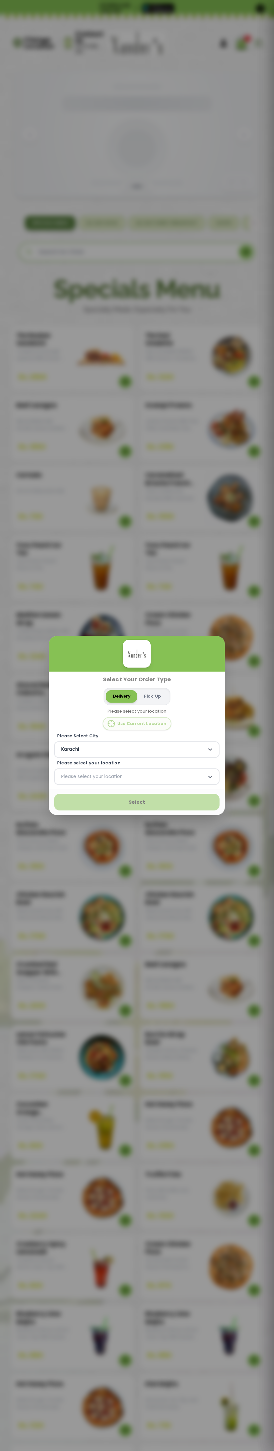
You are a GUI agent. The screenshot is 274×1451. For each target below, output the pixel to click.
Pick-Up (152, 696)
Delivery (121, 696)
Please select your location (89, 763)
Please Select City (78, 735)
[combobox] (61, 749)
